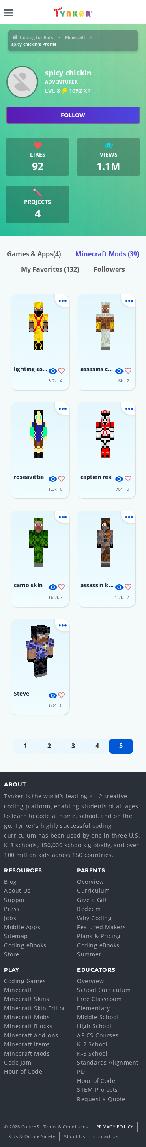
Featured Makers (101, 927)
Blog (10, 881)
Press (12, 909)
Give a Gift (92, 900)
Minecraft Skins (26, 999)
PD (81, 1071)
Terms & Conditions (65, 1126)
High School (94, 1026)
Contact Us (105, 1136)
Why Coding (94, 918)
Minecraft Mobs (27, 1017)
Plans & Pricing (99, 936)
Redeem (89, 909)
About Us (17, 890)
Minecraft (75, 37)
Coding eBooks (25, 945)
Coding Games (25, 981)
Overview (90, 881)
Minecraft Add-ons (31, 1035)
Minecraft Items (27, 1044)
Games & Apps (34, 253)
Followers (109, 269)
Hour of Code (23, 1071)
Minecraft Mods (107, 253)
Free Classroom (99, 999)
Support (16, 900)
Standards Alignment (108, 1062)
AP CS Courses (98, 1035)
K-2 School (92, 1044)
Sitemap (16, 936)
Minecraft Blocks (28, 1026)
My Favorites (50, 269)
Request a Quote (101, 1099)
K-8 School (92, 1053)
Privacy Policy (114, 1126)
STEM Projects (97, 1089)
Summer (89, 954)
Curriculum (93, 890)
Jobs (10, 918)
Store (11, 954)
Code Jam (17, 1062)
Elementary (93, 1008)
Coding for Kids (36, 37)
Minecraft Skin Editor (35, 1008)
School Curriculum (104, 990)
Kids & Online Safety (31, 1136)
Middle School (97, 1017)
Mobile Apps (22, 927)
